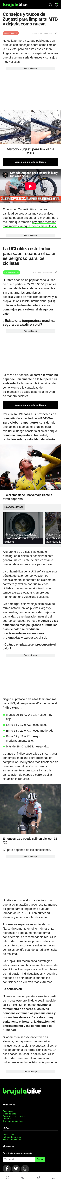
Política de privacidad (13, 1139)
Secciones (8, 1111)
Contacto (7, 1118)
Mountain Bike (10, 33)
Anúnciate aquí (30, 68)
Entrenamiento (11, 272)
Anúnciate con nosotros (14, 1116)
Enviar (40, 1159)
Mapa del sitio (9, 1114)
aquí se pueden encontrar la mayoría (27, 217)
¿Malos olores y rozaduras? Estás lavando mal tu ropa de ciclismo (21, 538)
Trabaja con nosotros (13, 1121)
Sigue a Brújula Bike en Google (30, 162)
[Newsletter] (56, 5)
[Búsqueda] (50, 5)
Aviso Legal (8, 1134)
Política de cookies (12, 1137)
